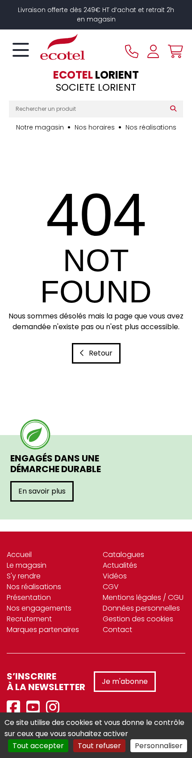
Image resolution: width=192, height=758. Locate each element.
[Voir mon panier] (173, 51)
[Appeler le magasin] (132, 51)
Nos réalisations (150, 127)
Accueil (19, 554)
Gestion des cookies (138, 619)
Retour (101, 353)
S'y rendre (24, 576)
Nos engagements (39, 608)
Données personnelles (141, 608)
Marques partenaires (43, 629)
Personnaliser (159, 746)
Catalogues (123, 554)
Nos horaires (95, 127)
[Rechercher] (175, 109)
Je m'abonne (125, 681)
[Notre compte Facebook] (16, 707)
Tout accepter (38, 746)
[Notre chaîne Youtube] (35, 707)
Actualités (120, 565)
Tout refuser (99, 746)
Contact (117, 629)
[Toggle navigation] (21, 50)
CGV (111, 587)
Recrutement (29, 619)
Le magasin (26, 565)
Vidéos (115, 576)
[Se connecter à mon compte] (153, 51)
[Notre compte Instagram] (55, 707)
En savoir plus (42, 491)
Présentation (29, 597)
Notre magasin (40, 127)
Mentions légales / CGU (143, 597)
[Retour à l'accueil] (47, 47)
